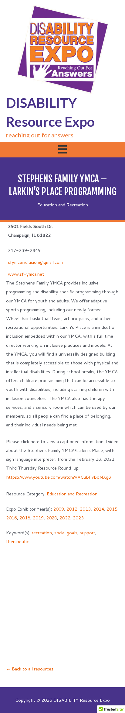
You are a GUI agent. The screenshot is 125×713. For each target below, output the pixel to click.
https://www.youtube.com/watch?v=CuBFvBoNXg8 (58, 477)
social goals (65, 532)
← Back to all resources (29, 669)
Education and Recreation (62, 204)
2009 (58, 509)
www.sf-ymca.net (26, 274)
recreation (42, 532)
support (87, 532)
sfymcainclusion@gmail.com (35, 262)
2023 (78, 518)
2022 (64, 518)
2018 (24, 518)
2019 (38, 518)
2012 (71, 509)
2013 (85, 509)
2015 (111, 509)
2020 (51, 518)
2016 (11, 518)
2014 (98, 509)
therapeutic (17, 541)
